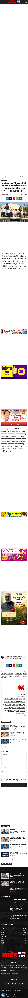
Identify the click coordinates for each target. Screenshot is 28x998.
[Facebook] (7, 198)
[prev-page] (2, 747)
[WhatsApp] (17, 198)
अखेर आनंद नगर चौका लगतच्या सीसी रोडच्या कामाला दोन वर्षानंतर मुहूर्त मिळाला (18, 889)
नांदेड (5, 177)
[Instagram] (8, 983)
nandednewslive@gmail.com (13, 973)
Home (2, 177)
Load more (13, 859)
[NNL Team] (2, 194)
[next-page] (5, 747)
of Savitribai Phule (5, 658)
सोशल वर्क (5, 180)
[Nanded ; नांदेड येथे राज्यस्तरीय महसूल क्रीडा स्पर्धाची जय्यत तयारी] (5, 901)
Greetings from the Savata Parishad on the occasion (14, 656)
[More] (23, 198)
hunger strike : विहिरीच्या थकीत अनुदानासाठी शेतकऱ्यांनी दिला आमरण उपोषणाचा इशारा (21, 675)
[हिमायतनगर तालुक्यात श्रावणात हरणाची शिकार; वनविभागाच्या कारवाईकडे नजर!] (5, 854)
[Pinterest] (14, 198)
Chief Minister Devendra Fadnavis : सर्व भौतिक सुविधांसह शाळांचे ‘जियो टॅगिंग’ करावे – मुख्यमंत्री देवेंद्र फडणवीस (18, 917)
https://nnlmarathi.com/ (21, 696)
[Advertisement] (14, 18)
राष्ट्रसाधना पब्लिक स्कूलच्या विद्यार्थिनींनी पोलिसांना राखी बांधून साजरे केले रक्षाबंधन (17, 733)
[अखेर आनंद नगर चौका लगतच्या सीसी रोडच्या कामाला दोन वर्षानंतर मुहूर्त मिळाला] (5, 890)
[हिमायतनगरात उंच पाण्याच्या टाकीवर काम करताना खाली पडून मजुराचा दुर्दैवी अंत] (5, 727)
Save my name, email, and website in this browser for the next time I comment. (13, 780)
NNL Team (6, 194)
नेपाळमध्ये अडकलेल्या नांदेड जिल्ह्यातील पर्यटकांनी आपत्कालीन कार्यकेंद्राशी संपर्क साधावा (17, 875)
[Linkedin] (20, 198)
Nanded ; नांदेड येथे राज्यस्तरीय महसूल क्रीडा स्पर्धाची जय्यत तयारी (18, 900)
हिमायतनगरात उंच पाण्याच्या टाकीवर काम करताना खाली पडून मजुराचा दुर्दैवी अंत (17, 727)
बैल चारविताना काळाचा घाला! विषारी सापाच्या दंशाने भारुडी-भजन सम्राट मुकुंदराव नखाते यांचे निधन (18, 741)
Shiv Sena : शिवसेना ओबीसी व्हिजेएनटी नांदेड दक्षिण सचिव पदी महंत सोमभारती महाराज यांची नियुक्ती (7, 676)
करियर (3, 736)
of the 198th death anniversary (15, 658)
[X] (10, 198)
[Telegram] (15, 983)
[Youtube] (22, 983)
